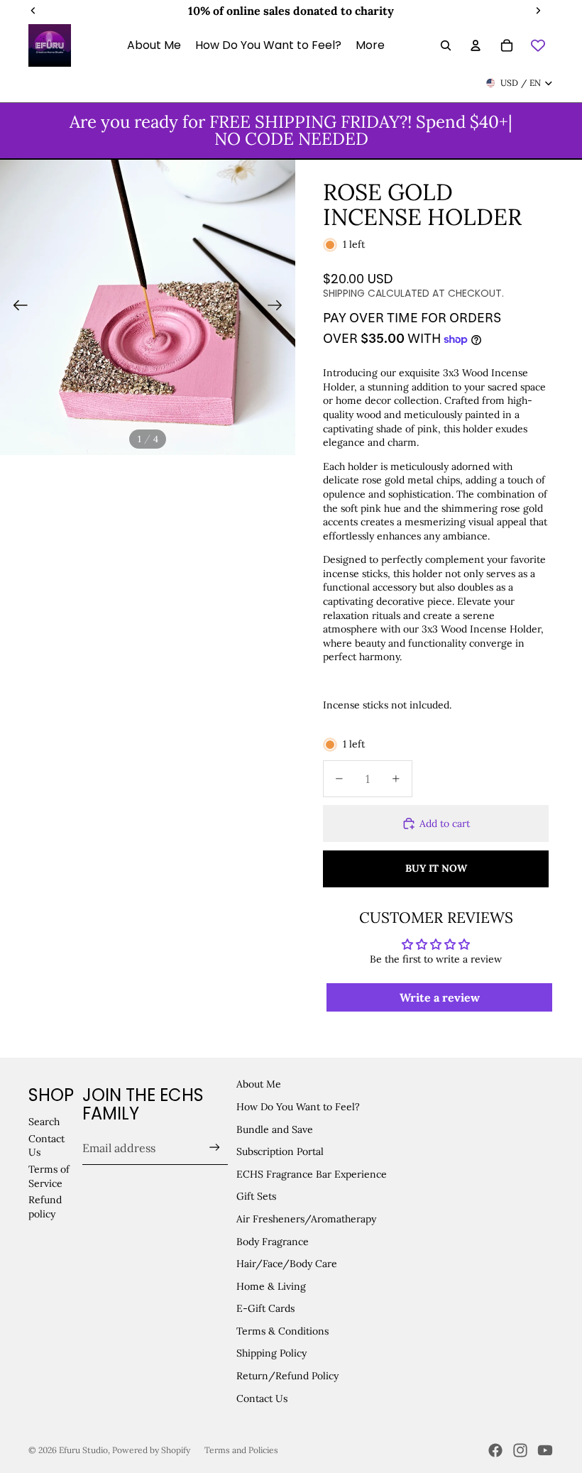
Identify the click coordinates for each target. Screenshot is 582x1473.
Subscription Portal (280, 1151)
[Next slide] (279, 307)
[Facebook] (495, 1450)
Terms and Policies (241, 1450)
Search (44, 1121)
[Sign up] (215, 1147)
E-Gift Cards (265, 1308)
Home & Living (271, 1286)
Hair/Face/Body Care (286, 1263)
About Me (258, 1084)
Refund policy (45, 1206)
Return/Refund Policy (287, 1375)
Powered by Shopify (151, 1450)
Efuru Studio (83, 1450)
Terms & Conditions (282, 1331)
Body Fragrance (272, 1241)
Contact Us (261, 1398)
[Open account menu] (475, 45)
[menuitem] (370, 45)
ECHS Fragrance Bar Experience (311, 1174)
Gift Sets (256, 1196)
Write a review (440, 997)
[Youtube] (545, 1450)
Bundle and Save (274, 1129)
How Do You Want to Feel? (298, 1106)
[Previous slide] (16, 307)
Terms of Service (49, 1176)
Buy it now (436, 868)
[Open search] (445, 45)
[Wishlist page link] (538, 45)
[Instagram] (520, 1450)
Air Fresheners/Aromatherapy (306, 1218)
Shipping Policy (271, 1353)
